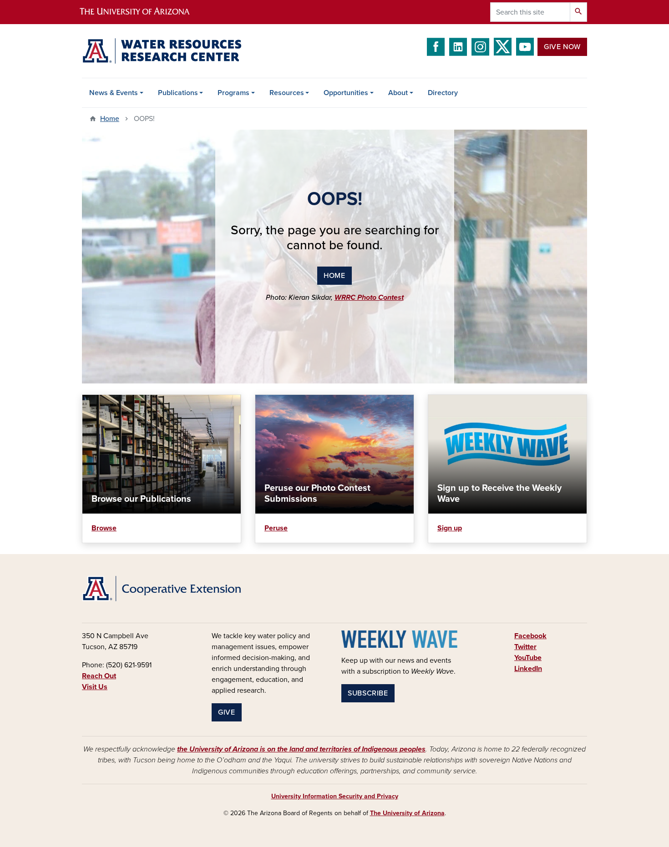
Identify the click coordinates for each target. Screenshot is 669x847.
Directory (443, 92)
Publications (178, 92)
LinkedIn (528, 668)
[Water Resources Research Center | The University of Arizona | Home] (161, 51)
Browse (104, 528)
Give (226, 712)
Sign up (449, 528)
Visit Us (94, 686)
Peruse (276, 528)
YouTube (528, 657)
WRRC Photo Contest (369, 297)
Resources (286, 92)
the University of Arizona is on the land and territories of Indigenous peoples (301, 749)
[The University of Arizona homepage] (142, 12)
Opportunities (346, 92)
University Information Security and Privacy (334, 796)
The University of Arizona (407, 813)
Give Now (562, 46)
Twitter (525, 646)
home (334, 275)
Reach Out (99, 676)
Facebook (530, 635)
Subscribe (368, 693)
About (398, 92)
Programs (233, 92)
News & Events (113, 92)
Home (109, 118)
